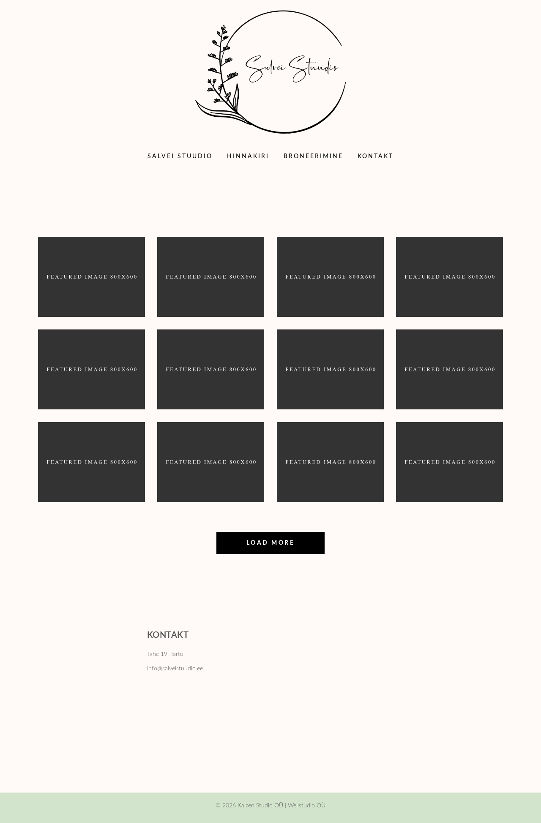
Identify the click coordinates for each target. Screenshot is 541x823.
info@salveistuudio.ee (175, 669)
